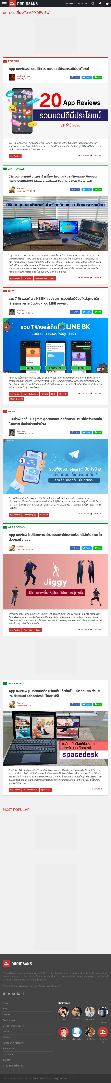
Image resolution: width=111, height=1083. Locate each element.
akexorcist (76, 1039)
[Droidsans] (23, 3)
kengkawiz (90, 1019)
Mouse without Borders (44, 278)
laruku (63, 1039)
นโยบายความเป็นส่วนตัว (14, 1066)
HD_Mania (90, 1039)
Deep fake (28, 630)
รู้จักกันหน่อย (8, 1049)
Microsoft (28, 278)
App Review (15, 156)
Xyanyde (21, 188)
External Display (30, 790)
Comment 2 (97, 629)
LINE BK (62, 394)
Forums (6, 1037)
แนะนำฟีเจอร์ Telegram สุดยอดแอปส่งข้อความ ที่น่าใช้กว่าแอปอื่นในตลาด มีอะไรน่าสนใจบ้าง (55, 421)
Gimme (76, 1018)
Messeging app (30, 514)
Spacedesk (45, 790)
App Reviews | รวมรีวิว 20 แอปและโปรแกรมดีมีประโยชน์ (49, 68)
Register (82, 3)
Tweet (88, 77)
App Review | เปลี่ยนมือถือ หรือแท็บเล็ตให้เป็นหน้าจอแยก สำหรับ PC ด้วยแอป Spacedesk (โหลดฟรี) (55, 693)
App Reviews (16, 169)
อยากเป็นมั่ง (103, 1040)
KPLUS (44, 394)
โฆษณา (6, 1060)
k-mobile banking (31, 394)
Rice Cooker (103, 1020)
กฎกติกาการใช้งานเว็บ (13, 1043)
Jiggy (38, 630)
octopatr (63, 1019)
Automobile (8, 1031)
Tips (5, 1008)
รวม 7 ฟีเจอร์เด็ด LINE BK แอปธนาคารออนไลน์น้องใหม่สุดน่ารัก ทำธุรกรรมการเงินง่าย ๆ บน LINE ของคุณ (54, 301)
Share (76, 77)
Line (99, 77)
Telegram (44, 514)
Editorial (14, 61)
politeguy (21, 310)
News (11, 291)
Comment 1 (97, 155)
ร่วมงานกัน (8, 1054)
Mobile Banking (16, 399)
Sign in (69, 3)
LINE (53, 394)
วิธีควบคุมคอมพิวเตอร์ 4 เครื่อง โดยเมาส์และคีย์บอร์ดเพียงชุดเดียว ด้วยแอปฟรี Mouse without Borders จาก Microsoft (53, 179)
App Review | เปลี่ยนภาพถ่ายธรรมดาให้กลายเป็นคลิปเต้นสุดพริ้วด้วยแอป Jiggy (55, 537)
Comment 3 (97, 277)
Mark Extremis (23, 76)
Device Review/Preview (13, 1026)
